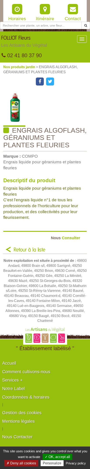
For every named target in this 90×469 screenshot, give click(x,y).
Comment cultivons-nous (26, 371)
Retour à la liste (29, 250)
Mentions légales (18, 421)
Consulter (65, 237)
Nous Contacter (17, 436)
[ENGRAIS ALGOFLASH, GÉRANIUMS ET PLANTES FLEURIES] (46, 109)
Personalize (52, 463)
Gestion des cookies (22, 412)
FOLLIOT (24, 42)
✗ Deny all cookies (21, 463)
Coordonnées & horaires (25, 397)
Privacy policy (76, 463)
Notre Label (13, 388)
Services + (12, 380)
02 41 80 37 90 (24, 55)
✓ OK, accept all (57, 457)
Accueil (9, 363)
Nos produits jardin (19, 67)
